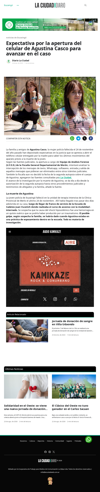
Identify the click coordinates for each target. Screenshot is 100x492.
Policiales (78, 441)
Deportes (41, 441)
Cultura (32, 441)
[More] (18, 5)
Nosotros (23, 441)
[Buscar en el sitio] (85, 5)
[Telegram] (78, 138)
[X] (84, 138)
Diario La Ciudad (20, 60)
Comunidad (59, 441)
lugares (69, 441)
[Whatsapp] (72, 138)
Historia (50, 441)
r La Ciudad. (65, 177)
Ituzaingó (8, 5)
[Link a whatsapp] (88, 438)
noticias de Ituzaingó (16, 37)
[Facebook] (91, 138)
